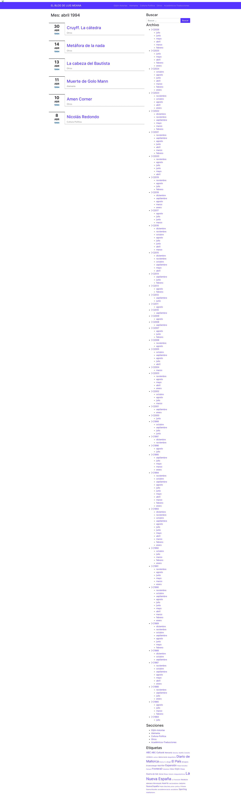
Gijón (177, 769)
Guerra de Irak (152, 774)
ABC (148, 752)
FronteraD (157, 768)
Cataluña (187, 753)
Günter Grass (163, 774)
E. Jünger (168, 762)
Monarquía (157, 783)
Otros (159, 5)
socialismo (174, 789)
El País (176, 761)
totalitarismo (150, 792)
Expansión (171, 765)
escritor (161, 765)
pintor (172, 786)
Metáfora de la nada (86, 45)
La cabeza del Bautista (88, 63)
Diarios (161, 762)
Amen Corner (79, 99)
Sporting (183, 789)
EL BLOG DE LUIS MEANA (66, 5)
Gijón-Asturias (120, 5)
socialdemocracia (164, 789)
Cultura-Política (147, 5)
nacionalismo (173, 783)
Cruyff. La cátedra (84, 27)
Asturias (175, 753)
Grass (182, 769)
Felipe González (182, 766)
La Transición (176, 780)
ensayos (185, 762)
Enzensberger (151, 766)
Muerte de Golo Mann (87, 81)
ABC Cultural (158, 752)
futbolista (166, 769)
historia (171, 774)
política (177, 786)
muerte (165, 783)
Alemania (133, 5)
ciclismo (149, 757)
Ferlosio (148, 769)
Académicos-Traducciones (176, 5)
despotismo (172, 757)
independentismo (179, 774)
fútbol (172, 769)
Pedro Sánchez (164, 786)
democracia (162, 757)
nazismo (182, 783)
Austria (181, 753)
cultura (155, 757)
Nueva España (152, 786)
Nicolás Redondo (83, 116)
